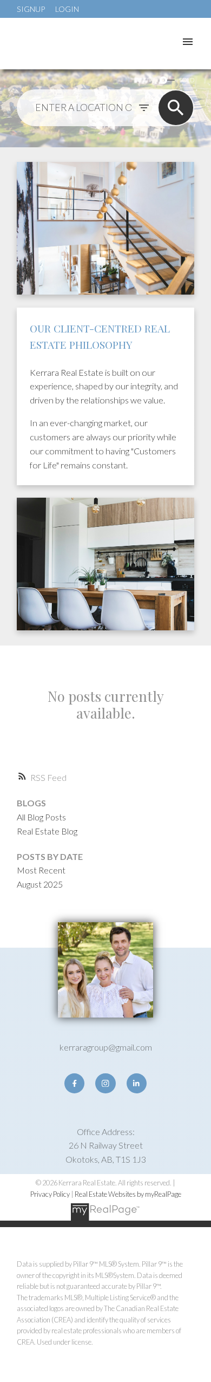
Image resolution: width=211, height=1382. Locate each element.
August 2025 (40, 884)
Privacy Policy (50, 1194)
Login (67, 9)
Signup (31, 9)
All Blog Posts (41, 817)
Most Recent (41, 870)
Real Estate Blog (47, 831)
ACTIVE (145, 79)
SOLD (186, 79)
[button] (74, 1083)
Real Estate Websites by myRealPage (128, 1194)
